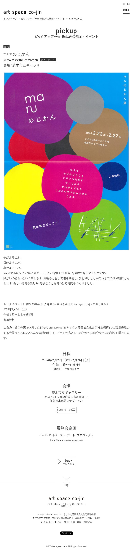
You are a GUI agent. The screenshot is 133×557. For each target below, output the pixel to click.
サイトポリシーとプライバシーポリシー (66, 504)
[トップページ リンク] (22, 10)
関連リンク (66, 506)
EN (128, 3)
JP (124, 3)
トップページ (10, 18)
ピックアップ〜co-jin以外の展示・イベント (43, 18)
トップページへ (66, 498)
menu (126, 10)
